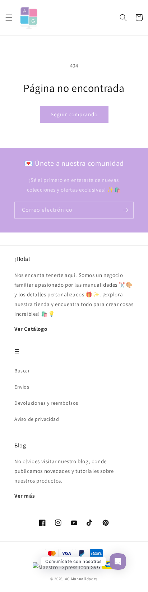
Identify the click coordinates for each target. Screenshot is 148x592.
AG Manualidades (81, 578)
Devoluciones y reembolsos (46, 403)
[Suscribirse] (125, 210)
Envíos (21, 387)
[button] (9, 17)
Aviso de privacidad (36, 419)
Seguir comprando (74, 114)
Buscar (22, 370)
